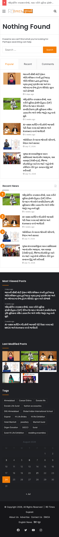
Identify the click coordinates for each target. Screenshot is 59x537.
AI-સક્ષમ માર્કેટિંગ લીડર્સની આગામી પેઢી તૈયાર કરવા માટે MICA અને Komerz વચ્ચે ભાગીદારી (38, 128)
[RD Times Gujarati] (20, 11)
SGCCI (25, 427)
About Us (14, 517)
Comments (48, 64)
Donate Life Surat (12, 406)
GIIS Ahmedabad (11, 411)
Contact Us (36, 517)
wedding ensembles (37, 433)
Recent (28, 64)
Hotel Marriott (10, 422)
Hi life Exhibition (38, 416)
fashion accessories (32, 406)
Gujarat (7, 416)
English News (25, 522)
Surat (35, 427)
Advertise (25, 517)
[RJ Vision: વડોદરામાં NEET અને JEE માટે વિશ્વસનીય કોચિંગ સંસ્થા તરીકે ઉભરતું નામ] (29, 378)
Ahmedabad (9, 400)
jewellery (25, 422)
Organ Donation (11, 427)
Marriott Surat (39, 422)
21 (37, 473)
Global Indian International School (38, 411)
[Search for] (55, 12)
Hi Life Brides (21, 416)
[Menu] (4, 12)
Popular (9, 64)
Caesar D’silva (25, 400)
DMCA (47, 517)
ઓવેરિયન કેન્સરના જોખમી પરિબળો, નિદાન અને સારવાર (39, 141)
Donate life (40, 400)
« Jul (28, 494)
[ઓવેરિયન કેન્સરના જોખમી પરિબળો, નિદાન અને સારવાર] (12, 144)
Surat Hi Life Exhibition (14, 433)
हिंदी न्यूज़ (37, 522)
